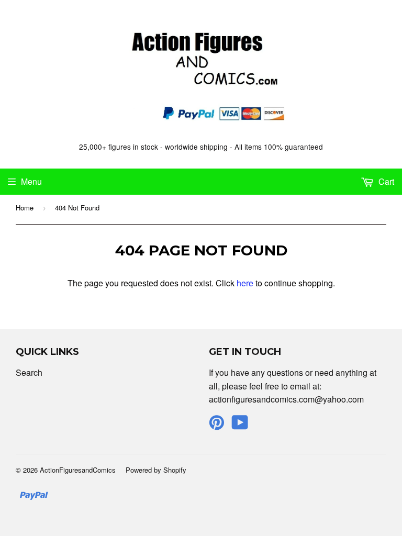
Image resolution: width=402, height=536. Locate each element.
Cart (385, 181)
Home (25, 208)
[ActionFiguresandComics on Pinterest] (217, 425)
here (245, 283)
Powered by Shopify (156, 470)
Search (29, 372)
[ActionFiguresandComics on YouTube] (240, 425)
